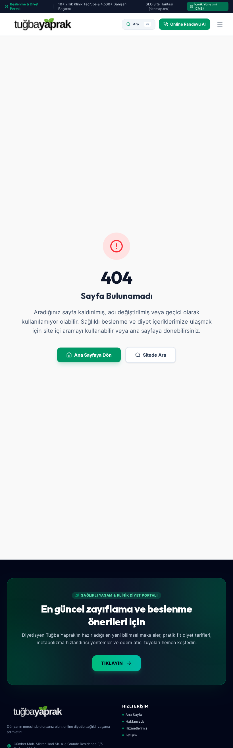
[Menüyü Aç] (220, 24)
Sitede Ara (154, 355)
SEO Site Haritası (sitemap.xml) (159, 6)
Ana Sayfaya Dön (93, 355)
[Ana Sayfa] (43, 24)
